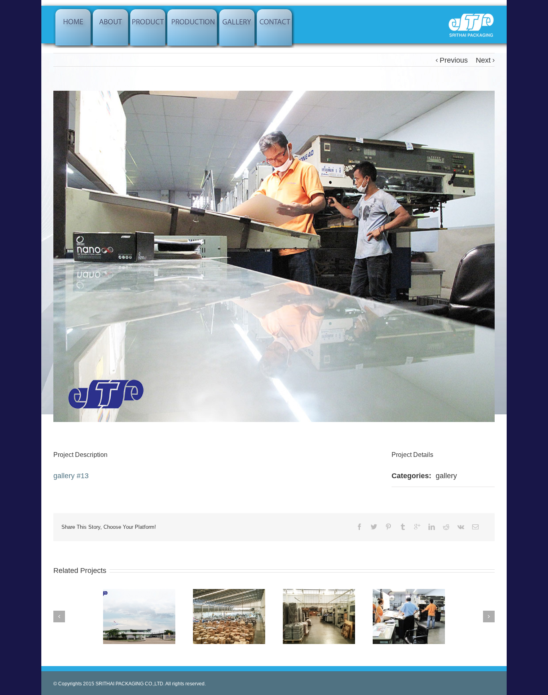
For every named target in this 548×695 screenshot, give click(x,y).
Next (483, 60)
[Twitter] (374, 527)
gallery (446, 476)
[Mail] (475, 527)
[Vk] (460, 527)
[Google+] (417, 527)
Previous (454, 60)
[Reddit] (446, 527)
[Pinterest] (388, 527)
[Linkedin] (431, 527)
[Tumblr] (403, 527)
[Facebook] (359, 527)
